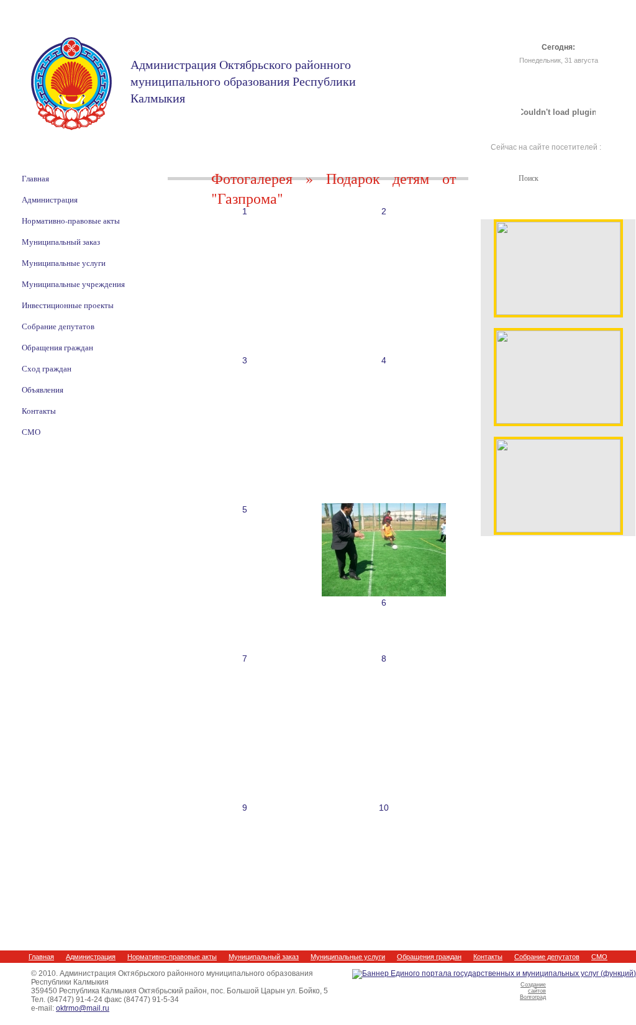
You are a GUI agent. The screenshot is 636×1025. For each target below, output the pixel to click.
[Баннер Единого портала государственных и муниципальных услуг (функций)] (494, 973)
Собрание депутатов (58, 326)
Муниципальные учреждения (73, 283)
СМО (31, 431)
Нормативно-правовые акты (71, 220)
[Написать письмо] (558, 25)
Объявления (42, 389)
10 (384, 808)
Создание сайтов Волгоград (533, 991)
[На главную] (541, 25)
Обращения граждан (57, 347)
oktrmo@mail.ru (82, 1008)
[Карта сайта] (576, 25)
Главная (35, 178)
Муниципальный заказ (61, 241)
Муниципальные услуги (64, 262)
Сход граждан (46, 368)
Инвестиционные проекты (68, 305)
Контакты (39, 410)
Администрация (50, 199)
